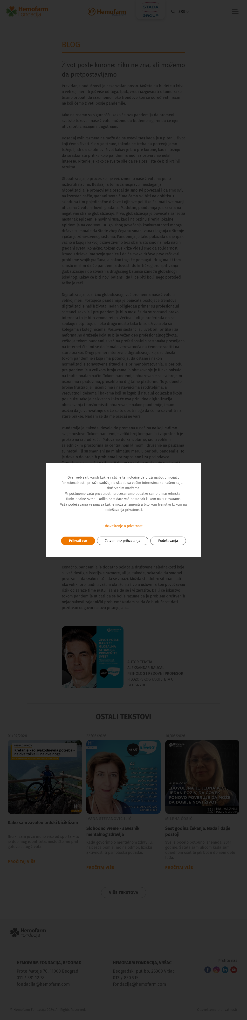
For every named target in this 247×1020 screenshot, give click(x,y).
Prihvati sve (78, 541)
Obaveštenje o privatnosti (123, 526)
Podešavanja (168, 541)
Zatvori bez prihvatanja (122, 541)
